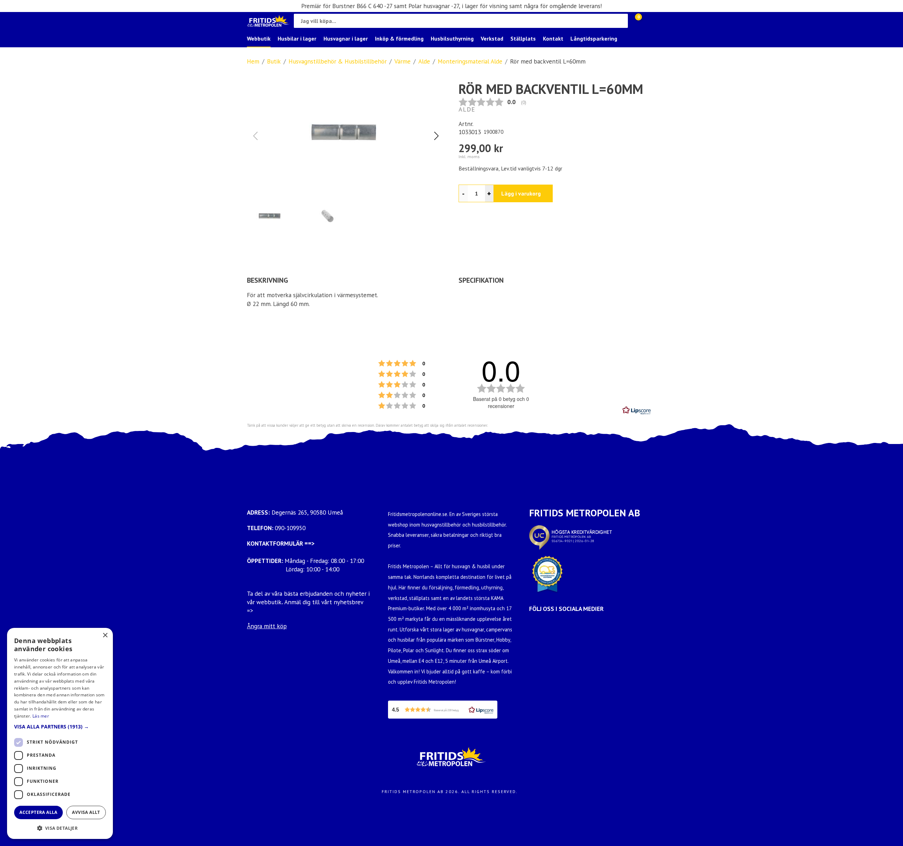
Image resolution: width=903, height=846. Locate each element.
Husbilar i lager (297, 38)
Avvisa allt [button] (86, 812)
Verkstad (492, 38)
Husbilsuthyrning (452, 38)
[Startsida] (268, 21)
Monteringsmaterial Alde (470, 61)
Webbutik (259, 38)
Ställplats (523, 38)
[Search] (621, 21)
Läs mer (40, 716)
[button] (436, 136)
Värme (402, 61)
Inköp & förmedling (399, 38)
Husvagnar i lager (345, 38)
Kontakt (553, 38)
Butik (274, 61)
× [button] (105, 635)
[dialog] (60, 733)
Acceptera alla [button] (38, 812)
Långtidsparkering (593, 38)
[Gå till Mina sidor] (649, 21)
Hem (253, 61)
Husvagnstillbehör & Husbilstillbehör (338, 61)
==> (309, 543)
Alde (424, 61)
